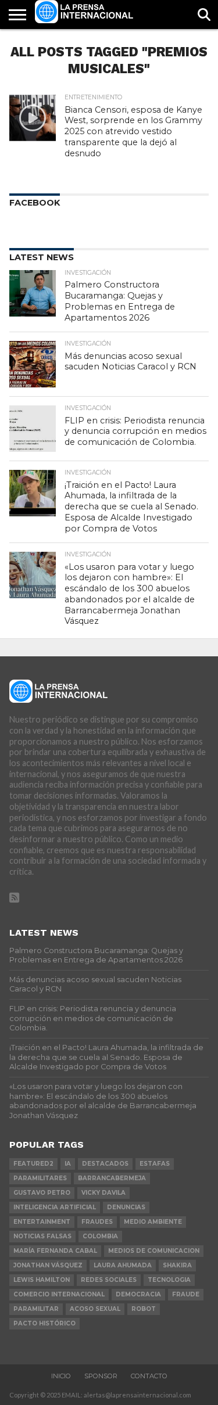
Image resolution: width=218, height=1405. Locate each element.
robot (143, 1309)
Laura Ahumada (123, 1265)
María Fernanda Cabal (55, 1251)
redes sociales (109, 1280)
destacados (105, 1163)
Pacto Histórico (44, 1323)
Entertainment (41, 1222)
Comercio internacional (59, 1294)
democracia (138, 1294)
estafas (155, 1163)
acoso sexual (95, 1309)
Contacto (149, 1376)
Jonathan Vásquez (48, 1265)
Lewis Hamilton (41, 1280)
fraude (185, 1294)
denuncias (126, 1207)
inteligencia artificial (54, 1207)
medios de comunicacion (153, 1251)
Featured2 (33, 1163)
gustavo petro (41, 1192)
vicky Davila (103, 1192)
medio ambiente (153, 1222)
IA (68, 1163)
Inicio (61, 1376)
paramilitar (36, 1309)
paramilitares (40, 1178)
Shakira (177, 1265)
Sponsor (100, 1376)
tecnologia (169, 1280)
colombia (100, 1236)
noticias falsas (42, 1236)
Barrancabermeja (112, 1178)
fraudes (97, 1222)
